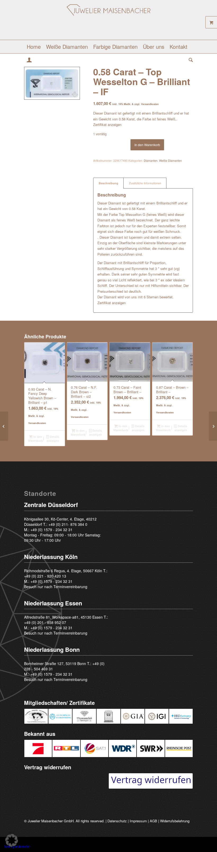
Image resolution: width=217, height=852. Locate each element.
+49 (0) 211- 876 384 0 (67, 524)
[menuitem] (33, 46)
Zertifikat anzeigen (107, 124)
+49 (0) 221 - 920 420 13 (45, 576)
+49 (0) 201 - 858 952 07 (45, 622)
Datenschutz (117, 820)
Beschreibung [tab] (108, 183)
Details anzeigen (53, 439)
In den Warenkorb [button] (35, 439)
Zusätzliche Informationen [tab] (145, 183)
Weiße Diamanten (170, 160)
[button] (11, 840)
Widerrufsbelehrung (174, 820)
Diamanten (150, 160)
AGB (153, 820)
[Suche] (189, 60)
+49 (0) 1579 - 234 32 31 (51, 529)
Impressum (138, 820)
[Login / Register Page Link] (29, 60)
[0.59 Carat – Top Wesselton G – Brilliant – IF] (213, 426)
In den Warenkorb (147, 144)
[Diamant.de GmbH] (108, 22)
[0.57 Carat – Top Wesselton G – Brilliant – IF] (4, 426)
